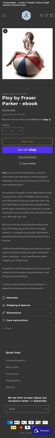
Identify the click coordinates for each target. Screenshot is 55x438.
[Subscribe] (46, 409)
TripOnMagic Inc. (30, 433)
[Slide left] (21, 88)
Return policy (12, 367)
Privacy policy (12, 373)
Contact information (15, 360)
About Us (10, 387)
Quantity (6, 125)
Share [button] (8, 328)
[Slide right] (34, 88)
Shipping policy (13, 380)
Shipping (5, 114)
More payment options (27, 157)
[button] (3, 15)
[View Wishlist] (46, 15)
